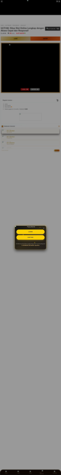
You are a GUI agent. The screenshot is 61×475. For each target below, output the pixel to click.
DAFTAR (30, 237)
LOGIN (30, 231)
